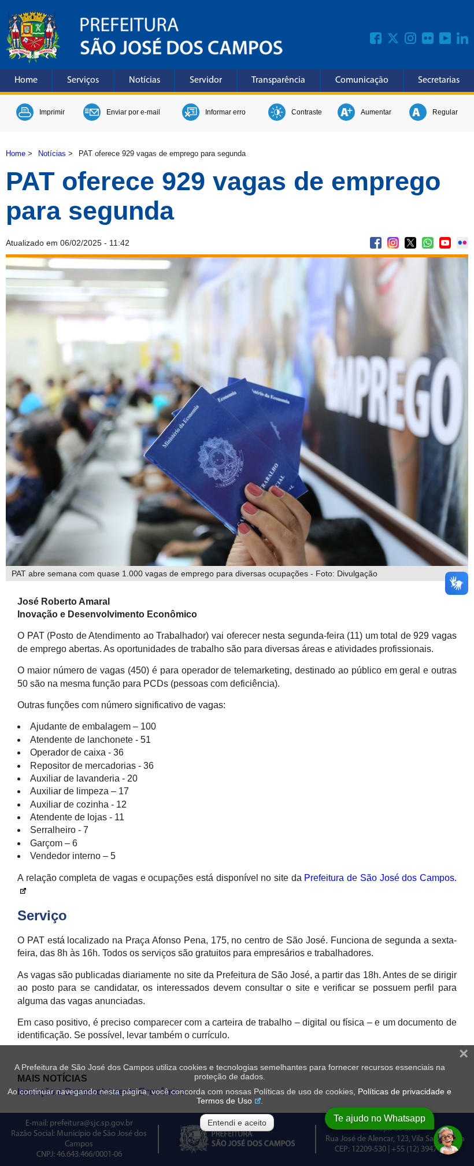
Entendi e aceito (237, 1122)
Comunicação (361, 80)
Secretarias (439, 80)
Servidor (206, 80)
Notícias (144, 80)
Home (26, 80)
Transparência (278, 80)
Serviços (83, 80)
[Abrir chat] (448, 1140)
